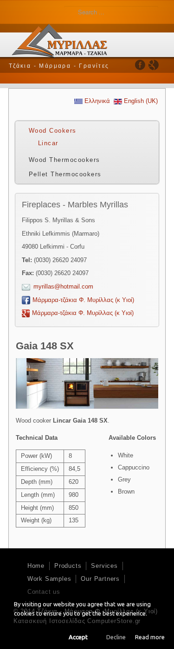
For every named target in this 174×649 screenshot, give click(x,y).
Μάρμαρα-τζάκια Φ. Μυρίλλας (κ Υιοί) (83, 299)
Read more (150, 637)
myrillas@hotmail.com (63, 286)
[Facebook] (140, 64)
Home (36, 565)
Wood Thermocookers (64, 159)
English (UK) (140, 100)
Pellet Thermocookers (65, 174)
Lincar (48, 143)
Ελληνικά (96, 100)
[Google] (153, 64)
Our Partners (100, 578)
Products (67, 565)
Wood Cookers (53, 130)
